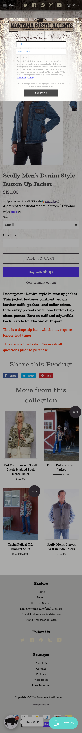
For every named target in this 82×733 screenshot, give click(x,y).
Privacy (31, 77)
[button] (78, 22)
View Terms (21, 77)
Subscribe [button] (41, 92)
